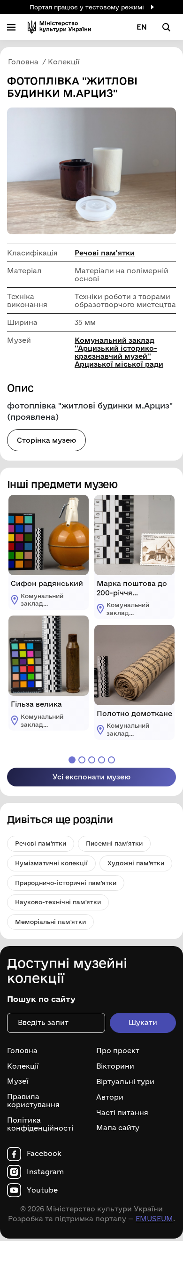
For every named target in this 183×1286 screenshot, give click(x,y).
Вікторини (115, 1066)
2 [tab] (81, 759)
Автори (109, 1097)
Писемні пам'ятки (114, 843)
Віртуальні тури (125, 1082)
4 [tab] (101, 759)
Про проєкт (117, 1051)
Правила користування (33, 1101)
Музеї (17, 1081)
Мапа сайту (117, 1128)
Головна (22, 1051)
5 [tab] (111, 759)
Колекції (22, 1066)
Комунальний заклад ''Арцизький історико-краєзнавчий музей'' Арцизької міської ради (119, 352)
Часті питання (122, 1112)
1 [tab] (72, 759)
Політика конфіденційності (40, 1124)
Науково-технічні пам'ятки (58, 902)
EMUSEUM (154, 1219)
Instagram (45, 1172)
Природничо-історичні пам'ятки (65, 882)
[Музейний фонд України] (59, 27)
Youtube (42, 1190)
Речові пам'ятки (105, 253)
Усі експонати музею (91, 777)
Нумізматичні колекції (51, 863)
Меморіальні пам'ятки (50, 921)
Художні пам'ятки (135, 863)
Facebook (44, 1153)
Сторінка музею (46, 440)
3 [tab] (91, 759)
